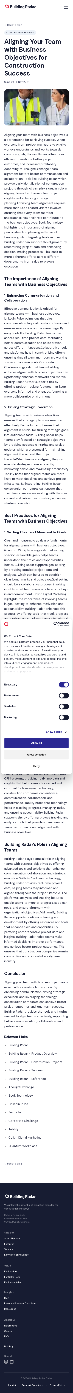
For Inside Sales (12, 1282)
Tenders (8, 1249)
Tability (9, 474)
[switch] (64, 695)
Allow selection (36, 754)
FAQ (6, 1336)
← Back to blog (13, 24)
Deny (36, 766)
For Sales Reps (12, 1276)
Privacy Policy (57, 1385)
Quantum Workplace (18, 550)
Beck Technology (50, 222)
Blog (6, 1297)
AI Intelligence (12, 1238)
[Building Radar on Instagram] (6, 1362)
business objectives (51, 135)
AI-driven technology (45, 878)
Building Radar (47, 179)
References (10, 1325)
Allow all (36, 742)
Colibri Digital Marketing (49, 594)
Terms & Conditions (33, 1385)
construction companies (21, 793)
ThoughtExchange (36, 169)
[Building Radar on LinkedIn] (11, 1362)
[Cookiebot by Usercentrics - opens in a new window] (53, 624)
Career (8, 1331)
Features (9, 1243)
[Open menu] (66, 7)
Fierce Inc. (27, 425)
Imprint (12, 1385)
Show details (54, 731)
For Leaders (10, 1271)
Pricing (8, 1346)
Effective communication (22, 309)
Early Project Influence (16, 1254)
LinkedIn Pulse (14, 318)
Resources (10, 1308)
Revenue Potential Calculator (20, 1303)
